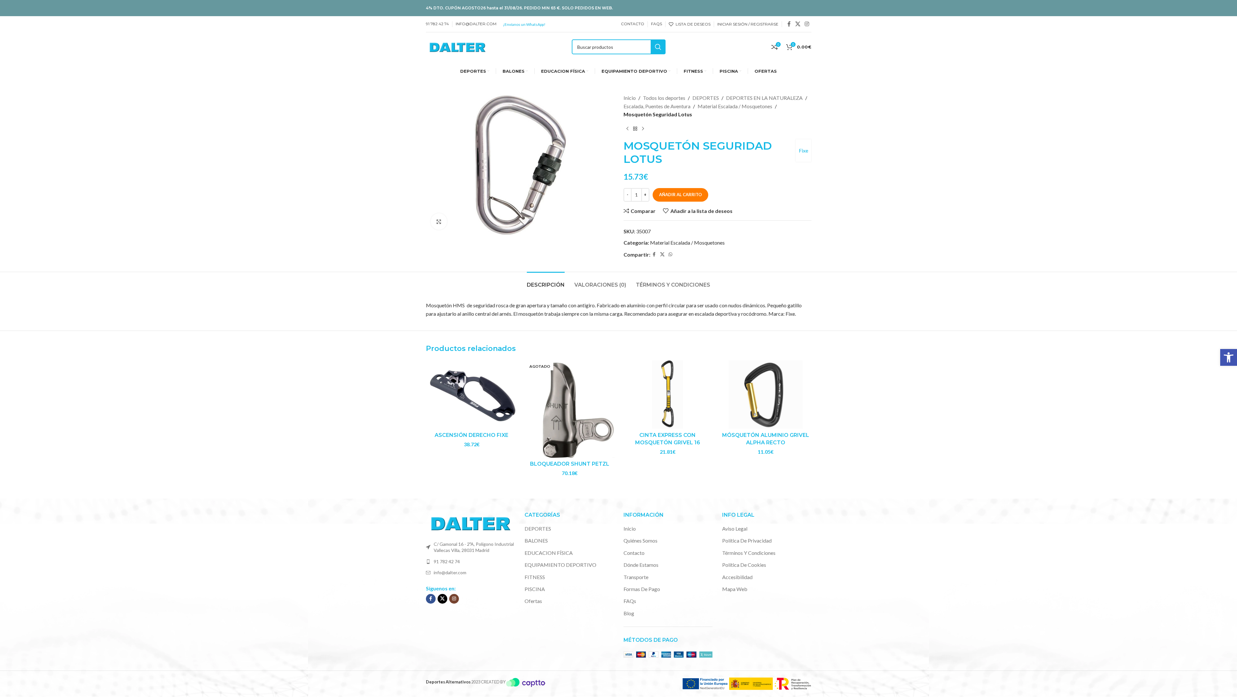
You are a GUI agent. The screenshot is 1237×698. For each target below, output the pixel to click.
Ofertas (533, 601)
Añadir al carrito (680, 194)
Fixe (803, 150)
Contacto (634, 553)
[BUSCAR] (658, 46)
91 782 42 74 (447, 561)
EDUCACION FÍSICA (549, 553)
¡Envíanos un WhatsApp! (524, 24)
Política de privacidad (747, 540)
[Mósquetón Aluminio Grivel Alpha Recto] (765, 394)
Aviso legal (734, 528)
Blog (629, 613)
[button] (1228, 357)
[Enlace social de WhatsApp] (670, 254)
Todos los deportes (664, 98)
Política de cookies (744, 565)
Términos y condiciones (749, 553)
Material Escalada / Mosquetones (735, 106)
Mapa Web (734, 589)
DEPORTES (705, 98)
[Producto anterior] (627, 129)
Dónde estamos (641, 565)
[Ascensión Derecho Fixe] (471, 394)
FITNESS (535, 577)
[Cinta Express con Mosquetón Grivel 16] (667, 394)
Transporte (636, 577)
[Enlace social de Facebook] (789, 24)
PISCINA (535, 589)
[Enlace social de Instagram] (806, 24)
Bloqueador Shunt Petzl (569, 464)
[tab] (546, 281)
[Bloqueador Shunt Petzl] (569, 409)
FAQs (630, 601)
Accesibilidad (737, 577)
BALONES (536, 540)
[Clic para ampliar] (439, 221)
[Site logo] (457, 46)
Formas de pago (642, 589)
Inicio (630, 98)
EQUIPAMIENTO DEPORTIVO (560, 565)
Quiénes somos (640, 540)
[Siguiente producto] (643, 129)
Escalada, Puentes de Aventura (657, 106)
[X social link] (797, 24)
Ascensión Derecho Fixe (471, 435)
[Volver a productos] (635, 129)
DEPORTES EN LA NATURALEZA (764, 98)
